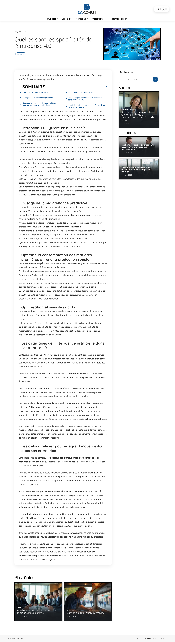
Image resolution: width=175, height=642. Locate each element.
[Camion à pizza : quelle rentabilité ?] (88, 602)
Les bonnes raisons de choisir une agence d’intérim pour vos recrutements (137, 147)
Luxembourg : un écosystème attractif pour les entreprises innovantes (135, 169)
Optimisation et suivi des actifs (80, 92)
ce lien (30, 143)
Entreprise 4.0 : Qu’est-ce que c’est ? (37, 92)
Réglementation (128, 110)
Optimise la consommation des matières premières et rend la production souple (39, 104)
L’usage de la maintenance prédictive (38, 97)
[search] (158, 9)
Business (20, 54)
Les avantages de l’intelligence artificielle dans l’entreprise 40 (85, 98)
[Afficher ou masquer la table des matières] (76, 86)
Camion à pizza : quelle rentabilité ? (86, 612)
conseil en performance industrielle (63, 226)
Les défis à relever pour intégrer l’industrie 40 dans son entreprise (86, 106)
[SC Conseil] (87, 9)
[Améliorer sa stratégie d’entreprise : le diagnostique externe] (38, 602)
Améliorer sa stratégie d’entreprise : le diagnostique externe (37, 611)
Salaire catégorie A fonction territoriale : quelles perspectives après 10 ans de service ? (137, 116)
